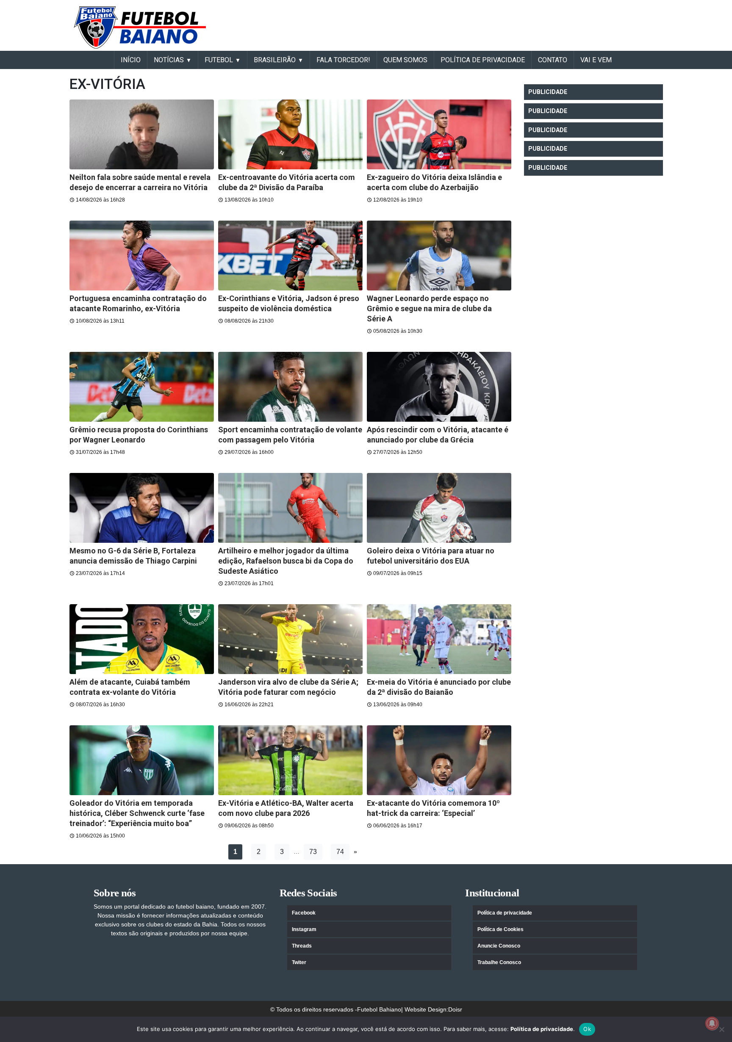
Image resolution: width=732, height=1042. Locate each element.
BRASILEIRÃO (275, 60)
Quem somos (405, 60)
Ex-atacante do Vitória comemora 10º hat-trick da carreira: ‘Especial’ (433, 808)
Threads (302, 946)
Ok (587, 1028)
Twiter (299, 962)
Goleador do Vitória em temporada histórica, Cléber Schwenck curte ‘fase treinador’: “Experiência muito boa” (137, 813)
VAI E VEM (596, 60)
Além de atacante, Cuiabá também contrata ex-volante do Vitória (129, 687)
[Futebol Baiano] (140, 27)
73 (313, 851)
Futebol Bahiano (379, 1009)
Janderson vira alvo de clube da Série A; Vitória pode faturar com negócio (288, 687)
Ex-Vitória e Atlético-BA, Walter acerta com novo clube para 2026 (285, 808)
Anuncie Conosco (498, 946)
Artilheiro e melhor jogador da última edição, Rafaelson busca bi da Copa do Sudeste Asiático (285, 560)
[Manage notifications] (712, 1023)
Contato (552, 60)
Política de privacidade (504, 913)
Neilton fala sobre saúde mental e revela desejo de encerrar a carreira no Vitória (140, 182)
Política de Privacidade (483, 60)
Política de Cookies (500, 929)
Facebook (304, 913)
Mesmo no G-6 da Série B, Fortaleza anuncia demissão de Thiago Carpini (133, 555)
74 (340, 851)
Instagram (304, 929)
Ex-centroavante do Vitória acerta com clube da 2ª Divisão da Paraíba (286, 182)
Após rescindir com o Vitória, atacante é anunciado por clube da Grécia (437, 434)
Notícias (169, 60)
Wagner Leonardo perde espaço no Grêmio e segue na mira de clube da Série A (429, 308)
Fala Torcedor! (343, 60)
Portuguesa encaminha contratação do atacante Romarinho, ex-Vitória (138, 303)
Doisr (455, 1009)
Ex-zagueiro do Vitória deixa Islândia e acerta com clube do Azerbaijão (434, 182)
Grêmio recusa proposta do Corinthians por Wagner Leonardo (138, 434)
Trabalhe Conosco (499, 962)
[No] (721, 1029)
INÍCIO (131, 60)
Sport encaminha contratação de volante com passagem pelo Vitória (290, 434)
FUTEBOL (219, 60)
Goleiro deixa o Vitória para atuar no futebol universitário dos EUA (430, 555)
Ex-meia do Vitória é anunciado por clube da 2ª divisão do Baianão (439, 687)
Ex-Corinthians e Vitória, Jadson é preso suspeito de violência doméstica (288, 303)
